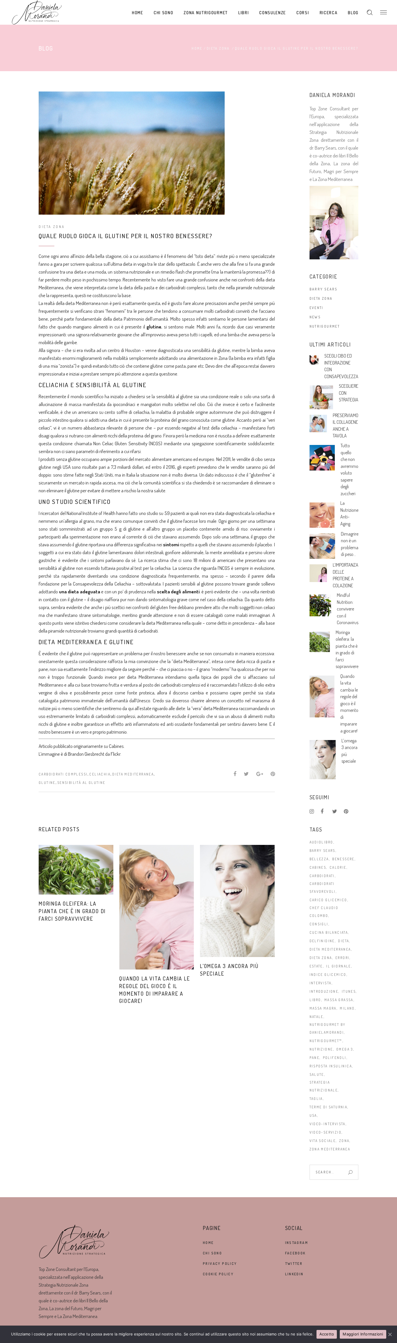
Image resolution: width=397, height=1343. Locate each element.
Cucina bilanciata (329, 932)
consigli (319, 924)
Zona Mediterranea (330, 1149)
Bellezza (319, 859)
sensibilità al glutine (81, 782)
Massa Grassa (338, 1000)
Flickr (115, 754)
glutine (47, 782)
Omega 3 (344, 1049)
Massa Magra (323, 1008)
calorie (338, 867)
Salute (317, 1074)
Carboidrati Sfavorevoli (323, 887)
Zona (344, 1141)
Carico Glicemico (328, 900)
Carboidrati (322, 876)
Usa (313, 1115)
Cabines (116, 746)
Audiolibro (321, 842)
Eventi (316, 308)
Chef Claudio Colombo (324, 912)
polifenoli (334, 1057)
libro (315, 1000)
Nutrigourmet (325, 326)
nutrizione (321, 1049)
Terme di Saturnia (329, 1107)
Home (197, 48)
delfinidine (322, 941)
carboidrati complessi (63, 774)
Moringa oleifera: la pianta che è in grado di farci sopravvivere (72, 911)
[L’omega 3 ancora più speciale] (237, 901)
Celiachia (99, 774)
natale (316, 1017)
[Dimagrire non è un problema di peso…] (322, 546)
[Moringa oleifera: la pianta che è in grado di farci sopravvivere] (76, 870)
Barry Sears (324, 289)
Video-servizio (326, 1132)
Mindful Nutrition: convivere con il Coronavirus (347, 608)
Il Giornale (338, 966)
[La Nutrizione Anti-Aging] (322, 515)
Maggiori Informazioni (363, 1334)
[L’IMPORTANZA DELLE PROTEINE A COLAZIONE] (318, 573)
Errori (342, 958)
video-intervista (328, 1124)
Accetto (326, 1334)
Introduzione (324, 991)
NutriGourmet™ (326, 1041)
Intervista (321, 983)
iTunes (349, 991)
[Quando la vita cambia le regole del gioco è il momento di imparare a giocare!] (156, 907)
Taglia (316, 1098)
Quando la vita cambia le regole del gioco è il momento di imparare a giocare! (349, 703)
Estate (316, 966)
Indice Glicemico (328, 974)
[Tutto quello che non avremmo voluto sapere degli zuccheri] (322, 458)
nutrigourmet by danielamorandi (328, 1028)
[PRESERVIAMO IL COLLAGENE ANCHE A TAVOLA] (318, 423)
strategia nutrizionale (324, 1086)
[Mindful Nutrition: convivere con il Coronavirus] (320, 605)
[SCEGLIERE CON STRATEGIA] (321, 397)
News (315, 317)
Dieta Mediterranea (133, 774)
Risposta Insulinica (331, 1066)
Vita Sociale (323, 1141)
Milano (347, 1008)
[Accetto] (390, 1334)
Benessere (343, 859)
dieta (343, 941)
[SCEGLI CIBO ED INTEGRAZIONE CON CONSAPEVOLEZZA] (314, 360)
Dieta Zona (218, 48)
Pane (315, 1057)
